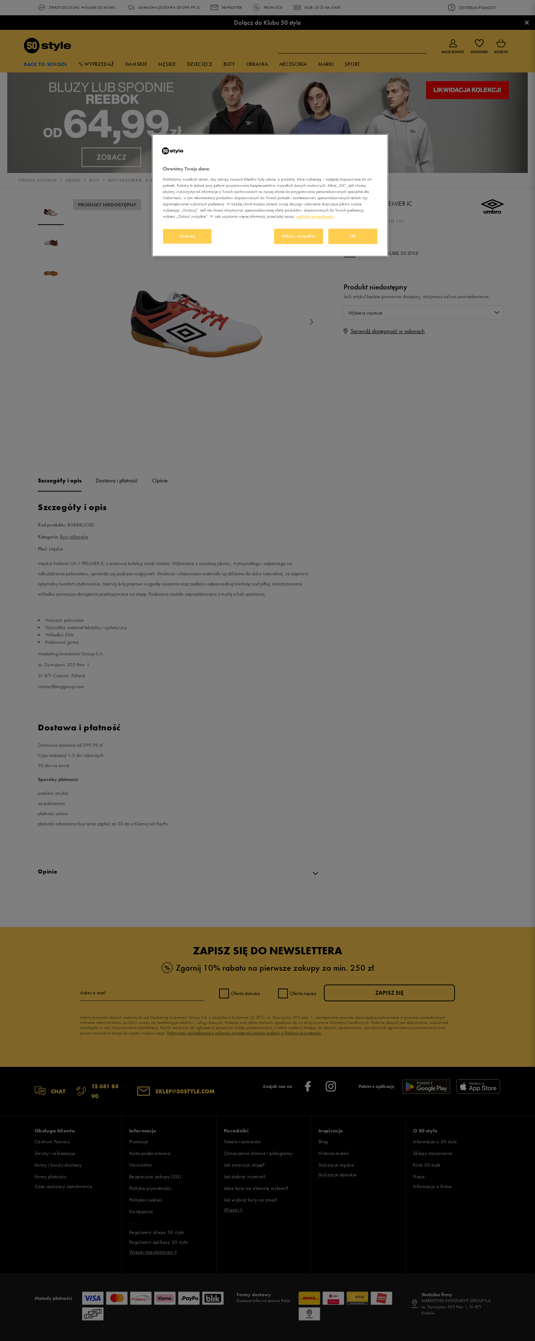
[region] (270, 195)
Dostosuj (187, 235)
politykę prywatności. (315, 216)
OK (353, 235)
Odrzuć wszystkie (299, 235)
